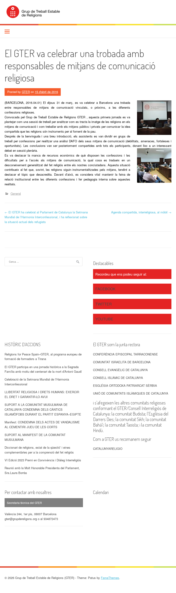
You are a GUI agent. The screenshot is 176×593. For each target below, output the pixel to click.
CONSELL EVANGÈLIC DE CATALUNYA (120, 370)
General (16, 193)
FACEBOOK (105, 288)
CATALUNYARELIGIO (107, 448)
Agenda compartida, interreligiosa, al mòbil (141, 212)
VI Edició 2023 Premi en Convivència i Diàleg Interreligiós (43, 460)
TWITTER (103, 304)
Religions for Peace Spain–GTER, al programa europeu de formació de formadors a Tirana (43, 356)
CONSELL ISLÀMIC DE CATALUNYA (118, 377)
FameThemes (110, 578)
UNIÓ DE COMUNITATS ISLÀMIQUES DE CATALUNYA (130, 393)
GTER (26, 92)
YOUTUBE (104, 319)
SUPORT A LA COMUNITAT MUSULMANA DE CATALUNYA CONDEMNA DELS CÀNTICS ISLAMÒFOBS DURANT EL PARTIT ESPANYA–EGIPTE (43, 409)
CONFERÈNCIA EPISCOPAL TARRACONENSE (125, 354)
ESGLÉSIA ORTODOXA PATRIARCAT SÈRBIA (125, 385)
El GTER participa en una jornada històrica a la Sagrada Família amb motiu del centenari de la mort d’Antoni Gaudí (43, 369)
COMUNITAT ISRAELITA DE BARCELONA (122, 362)
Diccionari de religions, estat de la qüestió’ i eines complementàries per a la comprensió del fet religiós (39, 449)
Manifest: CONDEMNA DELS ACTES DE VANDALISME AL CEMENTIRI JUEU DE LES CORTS (42, 424)
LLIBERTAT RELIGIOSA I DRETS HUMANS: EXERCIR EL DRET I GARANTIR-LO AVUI (42, 394)
